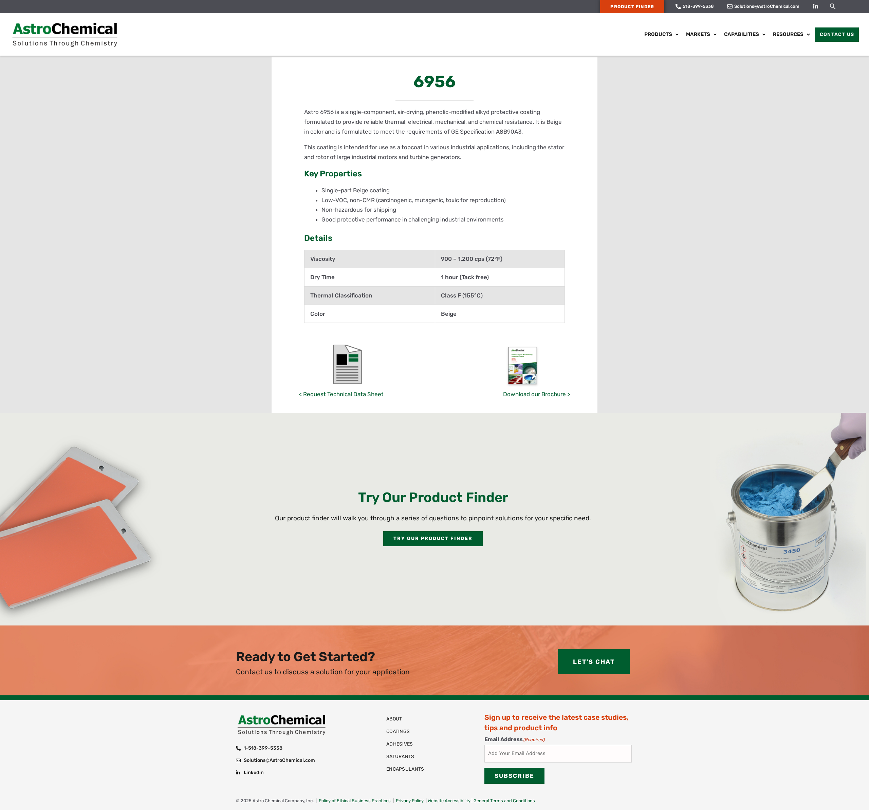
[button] (832, 6)
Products (658, 34)
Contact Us (837, 34)
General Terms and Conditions (504, 800)
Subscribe (514, 775)
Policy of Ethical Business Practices (355, 800)
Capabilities (741, 34)
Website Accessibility (449, 800)
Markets (698, 34)
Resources (788, 34)
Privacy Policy (410, 800)
